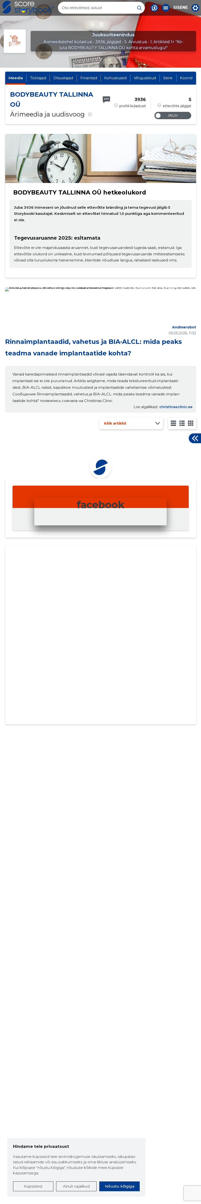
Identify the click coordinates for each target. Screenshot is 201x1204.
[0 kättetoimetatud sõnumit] (106, 100)
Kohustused (115, 78)
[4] (191, 423)
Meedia (16, 78)
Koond (186, 78)
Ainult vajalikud (76, 1186)
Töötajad (38, 78)
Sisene (180, 7)
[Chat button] (154, 8)
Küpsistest (33, 1186)
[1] (173, 423)
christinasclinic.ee (175, 407)
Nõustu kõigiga (119, 1186)
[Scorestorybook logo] (28, 7)
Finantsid (88, 78)
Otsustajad (63, 78)
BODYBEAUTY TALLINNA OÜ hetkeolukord (79, 192)
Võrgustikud (145, 78)
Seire (168, 78)
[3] (182, 423)
